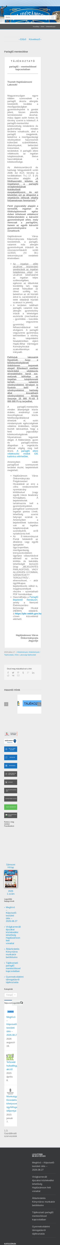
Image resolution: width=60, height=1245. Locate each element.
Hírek (42, 26)
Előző (23, 39)
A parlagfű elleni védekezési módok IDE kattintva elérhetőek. (22, 454)
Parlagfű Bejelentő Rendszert (25, 598)
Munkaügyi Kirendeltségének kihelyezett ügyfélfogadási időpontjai (15, 1103)
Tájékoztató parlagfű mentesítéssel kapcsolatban (13, 967)
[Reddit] (8, 675)
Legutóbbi (16, 1003)
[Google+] (28, 673)
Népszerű (8, 1003)
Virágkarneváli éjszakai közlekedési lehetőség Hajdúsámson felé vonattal (13, 935)
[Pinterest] (18, 673)
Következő (34, 39)
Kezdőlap (36, 26)
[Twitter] (13, 673)
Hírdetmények (22, 652)
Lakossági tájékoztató (28, 655)
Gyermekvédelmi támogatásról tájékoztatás (15, 980)
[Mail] (18, 675)
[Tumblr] (23, 673)
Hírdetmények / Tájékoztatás (47, 27)
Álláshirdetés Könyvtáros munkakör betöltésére (12, 953)
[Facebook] (8, 673)
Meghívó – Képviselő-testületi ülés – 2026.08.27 (11, 914)
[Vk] (13, 675)
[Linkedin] (33, 673)
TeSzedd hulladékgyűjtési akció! (14, 1066)
